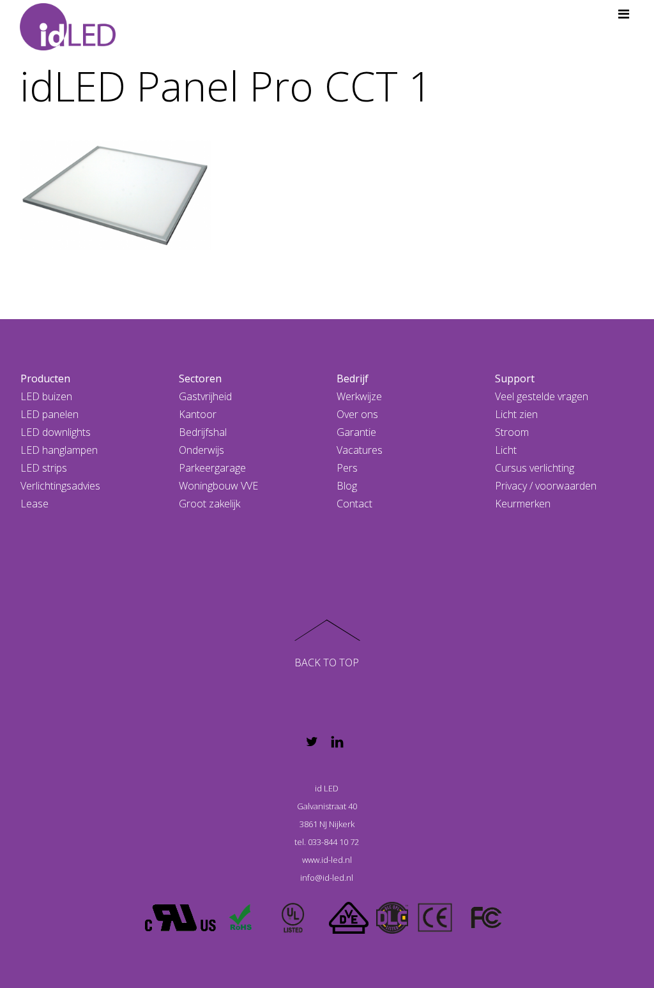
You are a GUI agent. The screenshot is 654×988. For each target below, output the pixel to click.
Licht (506, 450)
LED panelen (49, 414)
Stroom (512, 432)
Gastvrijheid (205, 396)
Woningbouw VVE (218, 486)
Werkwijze (359, 396)
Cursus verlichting (534, 468)
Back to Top (326, 662)
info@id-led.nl (326, 877)
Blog (347, 486)
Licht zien (516, 414)
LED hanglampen (59, 450)
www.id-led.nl (327, 859)
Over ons (357, 414)
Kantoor (198, 414)
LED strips (43, 468)
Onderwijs (201, 450)
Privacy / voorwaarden (546, 486)
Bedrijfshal (203, 432)
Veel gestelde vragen (541, 396)
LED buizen (46, 396)
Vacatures (360, 450)
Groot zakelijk (209, 504)
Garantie (356, 432)
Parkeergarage (212, 468)
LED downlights (55, 432)
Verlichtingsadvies (60, 486)
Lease (34, 504)
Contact (354, 504)
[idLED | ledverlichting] (68, 44)
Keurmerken (523, 504)
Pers (347, 468)
